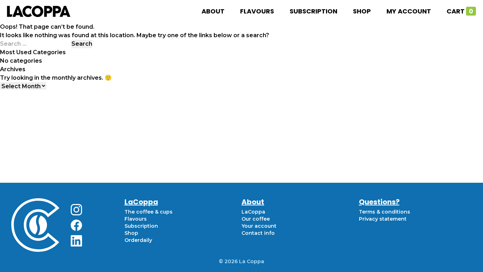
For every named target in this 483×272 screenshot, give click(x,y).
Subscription (313, 11)
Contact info (258, 233)
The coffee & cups (148, 212)
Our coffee (256, 219)
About (213, 11)
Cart (460, 11)
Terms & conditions (384, 212)
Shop (362, 11)
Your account (259, 226)
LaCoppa (253, 212)
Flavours (257, 11)
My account (408, 11)
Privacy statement (383, 219)
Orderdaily (138, 240)
